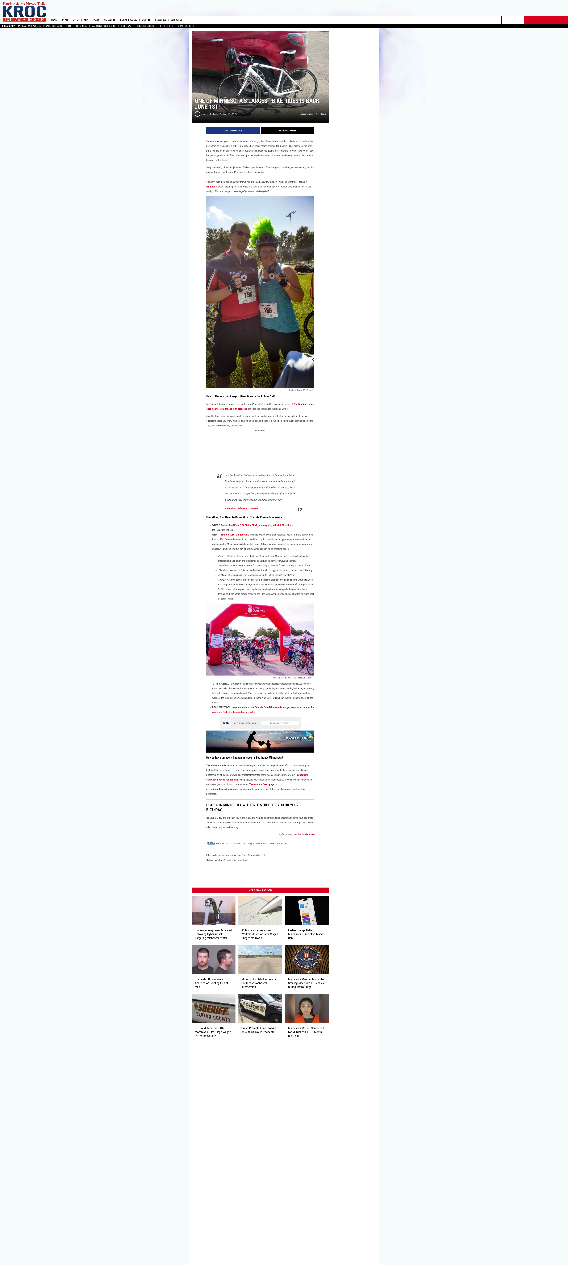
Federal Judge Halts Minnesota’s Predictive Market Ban (306, 934)
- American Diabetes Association (241, 508)
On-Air (65, 20)
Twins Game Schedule (145, 26)
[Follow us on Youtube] (520, 20)
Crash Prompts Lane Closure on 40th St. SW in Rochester (258, 1030)
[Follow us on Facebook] (505, 20)
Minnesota (211, 186)
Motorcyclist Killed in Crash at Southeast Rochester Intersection (259, 983)
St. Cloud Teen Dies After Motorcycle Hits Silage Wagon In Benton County (213, 1031)
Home (54, 20)
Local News (81, 26)
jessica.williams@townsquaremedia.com (230, 789)
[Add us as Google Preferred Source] (497, 20)
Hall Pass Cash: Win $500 (29, 26)
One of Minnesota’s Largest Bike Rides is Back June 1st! (256, 843)
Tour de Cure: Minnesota (234, 534)
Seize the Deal (167, 26)
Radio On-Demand (54, 26)
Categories (109, 20)
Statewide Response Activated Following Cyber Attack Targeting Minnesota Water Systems (213, 934)
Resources (160, 20)
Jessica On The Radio (209, 114)
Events (95, 20)
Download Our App (187, 26)
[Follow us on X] (512, 20)
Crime (69, 26)
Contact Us (176, 20)
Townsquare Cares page (261, 784)
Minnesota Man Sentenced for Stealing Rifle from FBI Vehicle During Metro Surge (306, 983)
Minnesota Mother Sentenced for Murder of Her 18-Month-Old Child (306, 1031)
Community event (256, 855)
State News (223, 860)
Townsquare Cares (238, 855)
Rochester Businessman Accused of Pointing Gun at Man (211, 983)
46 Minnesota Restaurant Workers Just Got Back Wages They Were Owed (259, 934)
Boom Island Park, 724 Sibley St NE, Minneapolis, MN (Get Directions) (257, 525)
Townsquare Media (216, 765)
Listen (76, 20)
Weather (146, 20)
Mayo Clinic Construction (104, 26)
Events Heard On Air (239, 860)
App (86, 20)
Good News (126, 26)
